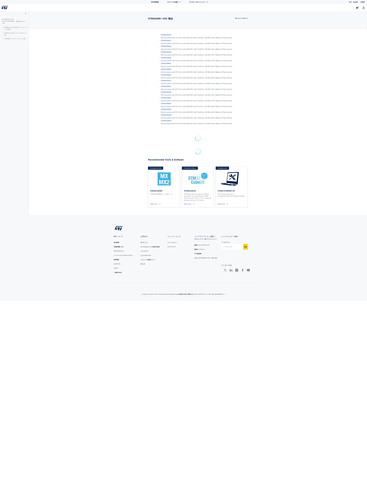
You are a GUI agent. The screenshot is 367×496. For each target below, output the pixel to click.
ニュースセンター (146, 83)
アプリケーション (60, 8)
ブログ (116, 96)
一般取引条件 (118, 100)
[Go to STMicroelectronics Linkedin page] (231, 99)
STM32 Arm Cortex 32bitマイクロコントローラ (16, 26)
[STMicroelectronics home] (5, 7)
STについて (345, 8)
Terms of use (174, 122)
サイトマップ (171, 75)
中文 (350, 2)
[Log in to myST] (364, 7)
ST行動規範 (197, 82)
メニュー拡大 (21, 20)
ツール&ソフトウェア (41, 8)
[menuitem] (14, 26)
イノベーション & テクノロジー (123, 83)
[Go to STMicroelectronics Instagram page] (236, 99)
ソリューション (79, 8)
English (355, 2)
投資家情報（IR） (119, 75)
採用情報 (116, 88)
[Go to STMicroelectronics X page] (225, 99)
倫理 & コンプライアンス (201, 73)
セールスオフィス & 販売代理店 (150, 75)
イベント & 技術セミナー (148, 88)
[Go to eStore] (357, 8)
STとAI (143, 92)
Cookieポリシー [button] (220, 122)
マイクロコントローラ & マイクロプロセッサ (8, 20)
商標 (189, 122)
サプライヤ (117, 92)
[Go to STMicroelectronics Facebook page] (242, 99)
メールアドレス (225, 70)
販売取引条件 (183, 122)
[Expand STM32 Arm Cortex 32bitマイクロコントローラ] (3, 25)
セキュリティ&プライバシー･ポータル (205, 86)
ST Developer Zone (98, 8)
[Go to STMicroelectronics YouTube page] (248, 99)
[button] (13, 7)
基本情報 (116, 70)
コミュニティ (145, 79)
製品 (25, 8)
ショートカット (172, 70)
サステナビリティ (119, 79)
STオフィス (144, 70)
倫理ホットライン (199, 77)
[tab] (149, 25)
